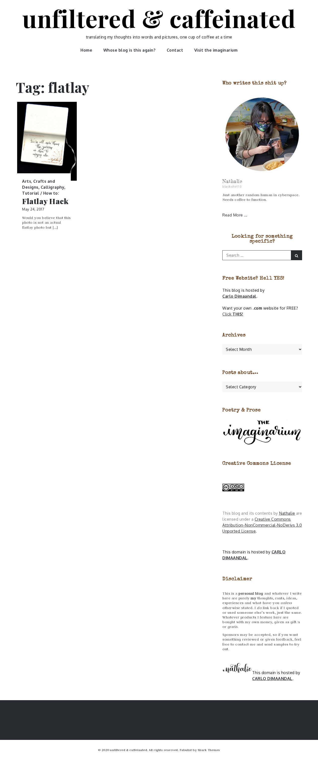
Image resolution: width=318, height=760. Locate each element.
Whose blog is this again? (129, 50)
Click (232, 314)
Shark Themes (209, 750)
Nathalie (287, 513)
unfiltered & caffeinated (159, 18)
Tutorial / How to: (40, 193)
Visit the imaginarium (216, 50)
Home (86, 50)
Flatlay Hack (45, 201)
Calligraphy (53, 187)
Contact (175, 50)
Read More (233, 215)
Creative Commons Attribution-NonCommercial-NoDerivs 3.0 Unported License (262, 525)
